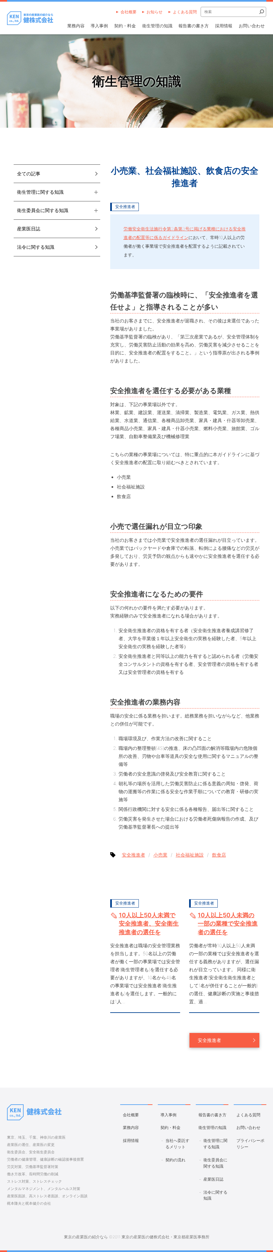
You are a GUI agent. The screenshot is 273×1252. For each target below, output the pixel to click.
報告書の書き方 (193, 25)
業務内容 (76, 25)
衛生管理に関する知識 (215, 1143)
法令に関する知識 (35, 247)
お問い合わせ (252, 25)
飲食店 (219, 855)
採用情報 (223, 25)
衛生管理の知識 (157, 25)
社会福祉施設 (190, 855)
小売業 (160, 855)
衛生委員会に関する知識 (215, 1163)
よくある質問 (185, 11)
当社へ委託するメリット (177, 1143)
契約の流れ (175, 1159)
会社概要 (128, 11)
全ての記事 (28, 173)
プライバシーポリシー (250, 1143)
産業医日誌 (28, 228)
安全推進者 (125, 206)
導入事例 (99, 25)
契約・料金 (125, 25)
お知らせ (154, 11)
